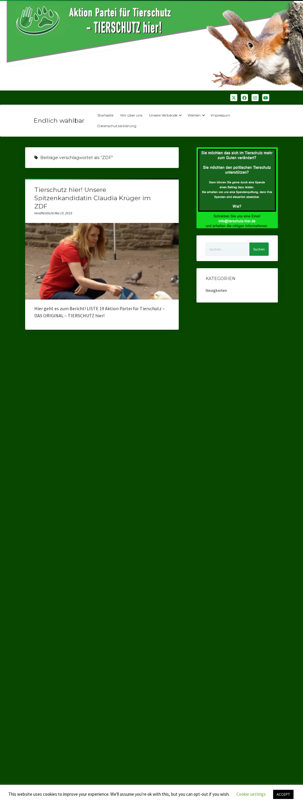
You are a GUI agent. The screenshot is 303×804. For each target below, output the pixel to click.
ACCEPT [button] (283, 794)
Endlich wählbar (59, 120)
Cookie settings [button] (251, 794)
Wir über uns (131, 115)
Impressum (220, 115)
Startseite (105, 115)
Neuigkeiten (216, 290)
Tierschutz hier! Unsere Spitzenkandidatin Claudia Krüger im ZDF (92, 198)
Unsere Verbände (163, 115)
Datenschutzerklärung (116, 126)
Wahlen (194, 115)
